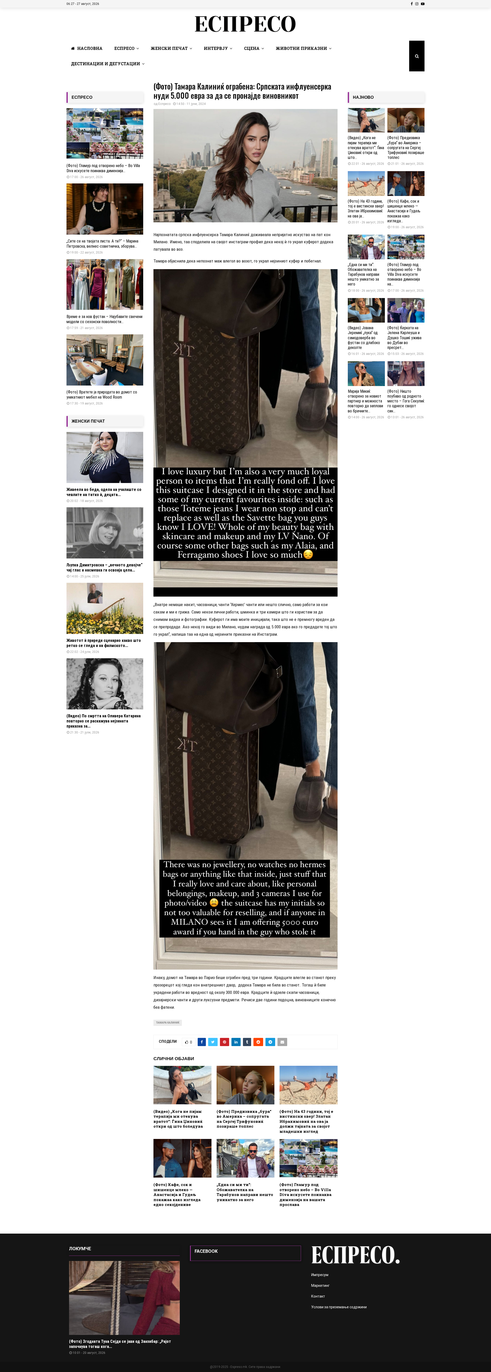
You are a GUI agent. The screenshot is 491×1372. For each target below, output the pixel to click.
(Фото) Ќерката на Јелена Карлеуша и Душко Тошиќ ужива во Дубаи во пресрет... (404, 337)
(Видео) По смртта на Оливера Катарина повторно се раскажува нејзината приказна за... (103, 721)
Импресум (319, 1275)
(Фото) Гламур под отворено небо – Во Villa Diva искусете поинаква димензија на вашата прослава (305, 1194)
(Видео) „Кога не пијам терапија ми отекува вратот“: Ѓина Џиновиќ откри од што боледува (178, 1119)
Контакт (318, 1296)
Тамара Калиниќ (167, 1022)
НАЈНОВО (363, 97)
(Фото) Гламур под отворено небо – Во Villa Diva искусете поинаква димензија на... (404, 274)
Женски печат (169, 48)
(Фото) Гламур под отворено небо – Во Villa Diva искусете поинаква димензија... (103, 168)
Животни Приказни (301, 48)
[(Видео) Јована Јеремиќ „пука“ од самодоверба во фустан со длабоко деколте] (366, 310)
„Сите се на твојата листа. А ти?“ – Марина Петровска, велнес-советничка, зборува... (102, 244)
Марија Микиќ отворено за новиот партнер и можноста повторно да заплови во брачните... (365, 401)
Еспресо (124, 48)
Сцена (252, 48)
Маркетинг (320, 1285)
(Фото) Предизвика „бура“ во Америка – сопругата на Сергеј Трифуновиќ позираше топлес (244, 1119)
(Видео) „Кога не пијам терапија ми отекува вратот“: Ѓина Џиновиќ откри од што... (366, 147)
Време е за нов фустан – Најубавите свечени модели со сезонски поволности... (104, 319)
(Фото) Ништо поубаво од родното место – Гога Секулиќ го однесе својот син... (405, 401)
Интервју (216, 48)
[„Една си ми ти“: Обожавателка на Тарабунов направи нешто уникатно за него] (366, 247)
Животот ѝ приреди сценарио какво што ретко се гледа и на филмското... (103, 643)
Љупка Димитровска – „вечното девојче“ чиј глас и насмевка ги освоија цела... (104, 568)
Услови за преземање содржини (339, 1307)
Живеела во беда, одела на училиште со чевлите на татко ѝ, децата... (103, 492)
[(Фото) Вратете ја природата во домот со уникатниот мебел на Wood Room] (104, 360)
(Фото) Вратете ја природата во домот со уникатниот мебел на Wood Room (101, 395)
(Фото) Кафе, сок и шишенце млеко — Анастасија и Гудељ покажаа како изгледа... (403, 211)
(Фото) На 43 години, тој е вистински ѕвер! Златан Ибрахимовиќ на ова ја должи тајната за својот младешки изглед (306, 1121)
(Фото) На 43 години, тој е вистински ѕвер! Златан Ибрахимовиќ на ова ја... (366, 208)
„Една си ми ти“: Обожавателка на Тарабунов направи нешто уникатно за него (245, 1192)
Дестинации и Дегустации (105, 63)
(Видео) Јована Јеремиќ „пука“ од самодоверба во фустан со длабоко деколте (364, 337)
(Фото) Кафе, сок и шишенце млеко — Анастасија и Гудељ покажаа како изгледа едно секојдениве (176, 1194)
